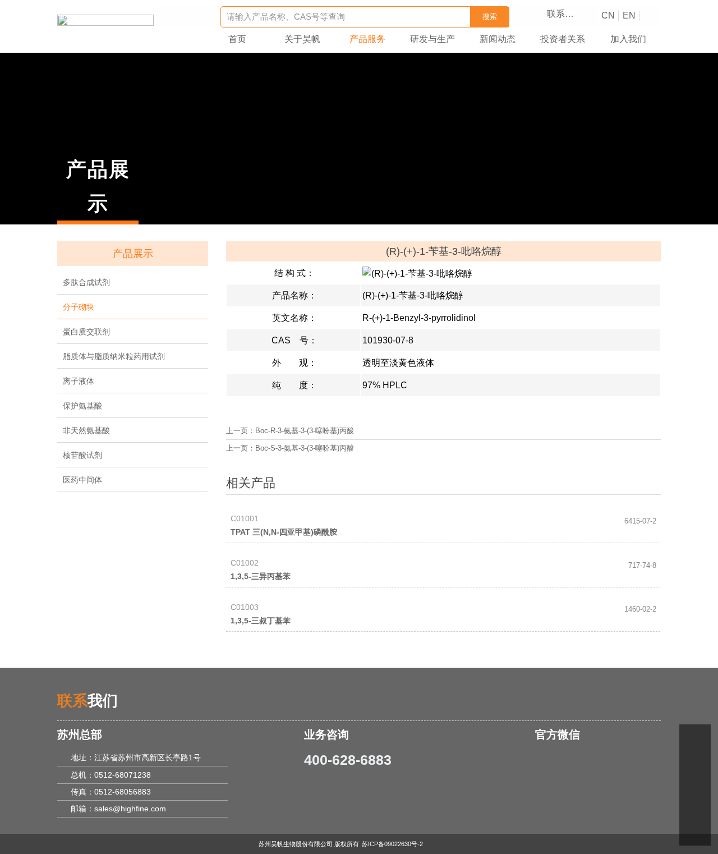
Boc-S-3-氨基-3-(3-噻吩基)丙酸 (304, 448)
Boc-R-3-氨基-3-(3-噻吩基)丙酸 (304, 431)
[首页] (105, 22)
